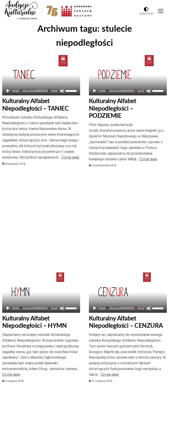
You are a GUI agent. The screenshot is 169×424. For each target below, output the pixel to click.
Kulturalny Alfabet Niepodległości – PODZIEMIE (112, 108)
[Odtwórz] (8, 91)
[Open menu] (161, 11)
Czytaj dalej (70, 157)
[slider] (72, 90)
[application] (41, 91)
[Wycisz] (62, 91)
